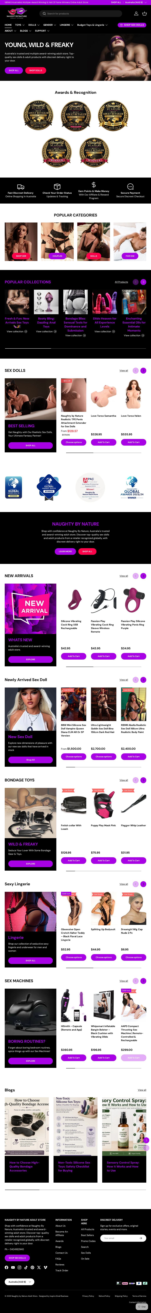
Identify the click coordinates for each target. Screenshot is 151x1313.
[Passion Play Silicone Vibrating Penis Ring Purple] (133, 600)
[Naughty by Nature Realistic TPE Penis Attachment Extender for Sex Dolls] (73, 395)
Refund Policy (104, 1296)
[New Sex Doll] (30, 709)
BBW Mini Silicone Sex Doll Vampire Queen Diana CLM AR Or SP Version (73, 730)
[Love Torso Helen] (133, 395)
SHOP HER (21, 256)
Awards (59, 1241)
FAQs (58, 1258)
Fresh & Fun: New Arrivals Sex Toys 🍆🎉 (17, 322)
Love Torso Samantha (103, 415)
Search (85, 1246)
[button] (144, 13)
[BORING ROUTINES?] (30, 1012)
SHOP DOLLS (35, 70)
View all (124, 370)
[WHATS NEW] (30, 609)
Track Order (61, 1270)
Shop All (30, 759)
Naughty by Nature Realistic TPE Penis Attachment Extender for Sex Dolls (73, 421)
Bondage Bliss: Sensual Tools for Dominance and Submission (75, 324)
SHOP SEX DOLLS (17, 1258)
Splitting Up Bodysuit (103, 929)
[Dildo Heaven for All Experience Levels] (104, 302)
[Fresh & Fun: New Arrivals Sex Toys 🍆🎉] (17, 302)
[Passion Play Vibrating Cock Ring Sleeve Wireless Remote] (103, 600)
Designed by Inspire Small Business (53, 1296)
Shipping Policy (121, 1296)
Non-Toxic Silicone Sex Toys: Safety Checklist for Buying (74, 1166)
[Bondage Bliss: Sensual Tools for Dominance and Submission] (75, 302)
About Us (60, 1225)
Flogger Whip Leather (133, 825)
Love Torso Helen (131, 415)
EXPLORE (30, 659)
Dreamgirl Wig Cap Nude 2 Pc (132, 931)
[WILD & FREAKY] (30, 813)
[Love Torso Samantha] (103, 395)
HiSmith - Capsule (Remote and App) (71, 1028)
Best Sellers (87, 1235)
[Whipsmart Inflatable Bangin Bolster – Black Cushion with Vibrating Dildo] (103, 1005)
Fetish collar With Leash (71, 827)
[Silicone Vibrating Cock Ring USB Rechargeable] (73, 600)
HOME (8, 24)
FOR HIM (130, 256)
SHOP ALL (116, 2)
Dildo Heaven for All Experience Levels (104, 322)
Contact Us (61, 1252)
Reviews (59, 1264)
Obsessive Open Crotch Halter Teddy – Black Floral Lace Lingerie (73, 934)
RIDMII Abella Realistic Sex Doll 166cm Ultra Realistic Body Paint (133, 729)
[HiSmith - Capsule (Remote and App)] (73, 1005)
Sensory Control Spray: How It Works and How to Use (123, 1166)
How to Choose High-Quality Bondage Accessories (24, 1166)
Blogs (58, 1246)
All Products (121, 281)
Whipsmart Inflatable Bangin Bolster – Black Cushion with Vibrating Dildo (103, 1031)
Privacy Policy (88, 1296)
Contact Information (137, 1302)
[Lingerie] (30, 911)
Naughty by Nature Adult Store (24, 1296)
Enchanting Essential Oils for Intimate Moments (134, 324)
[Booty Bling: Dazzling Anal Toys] (46, 302)
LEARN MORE (65, 551)
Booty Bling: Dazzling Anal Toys (46, 322)
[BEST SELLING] (30, 399)
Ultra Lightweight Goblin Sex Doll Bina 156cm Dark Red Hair (103, 729)
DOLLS (93, 256)
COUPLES (57, 256)
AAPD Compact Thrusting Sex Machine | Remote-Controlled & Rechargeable (132, 1033)
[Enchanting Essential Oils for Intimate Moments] (134, 302)
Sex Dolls (86, 1252)
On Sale (85, 1258)
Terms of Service (139, 1296)
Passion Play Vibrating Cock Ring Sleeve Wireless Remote (102, 626)
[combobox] (80, 13)
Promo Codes (88, 1241)
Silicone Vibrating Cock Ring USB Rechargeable (71, 625)
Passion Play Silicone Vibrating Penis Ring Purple (133, 625)
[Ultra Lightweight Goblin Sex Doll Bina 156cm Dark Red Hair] (103, 704)
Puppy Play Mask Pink (103, 825)
